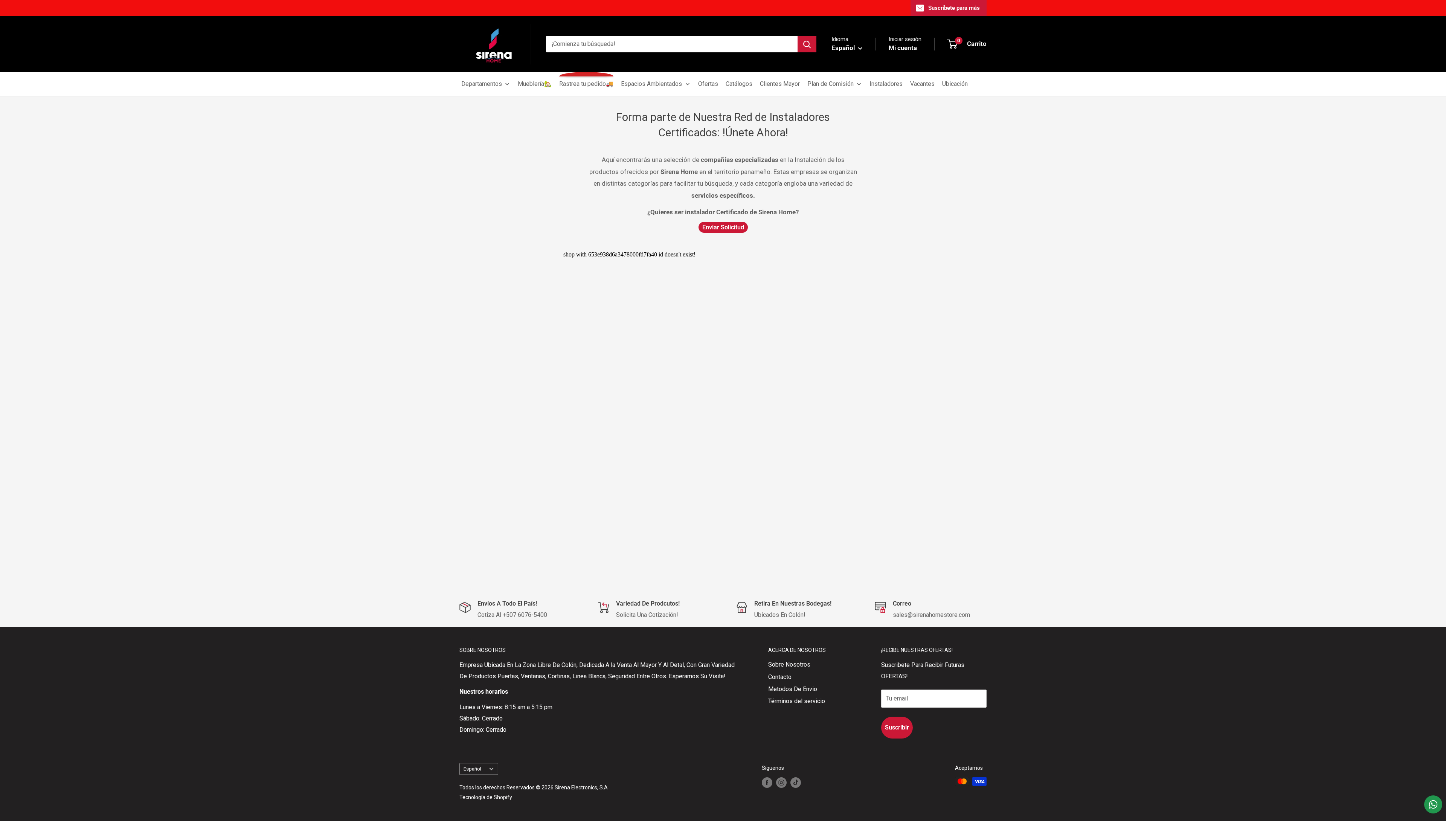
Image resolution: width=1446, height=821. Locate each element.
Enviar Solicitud (723, 227)
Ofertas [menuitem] (708, 83)
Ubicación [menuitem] (955, 83)
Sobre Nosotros (789, 664)
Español (472, 769)
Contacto (780, 677)
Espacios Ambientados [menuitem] (651, 83)
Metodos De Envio (792, 689)
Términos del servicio (796, 701)
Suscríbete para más (954, 8)
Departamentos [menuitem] (481, 83)
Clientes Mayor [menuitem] (780, 83)
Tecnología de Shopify (485, 797)
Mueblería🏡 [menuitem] (535, 83)
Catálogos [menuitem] (739, 83)
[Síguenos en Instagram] (781, 782)
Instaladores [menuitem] (886, 83)
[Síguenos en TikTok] (795, 782)
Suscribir (897, 727)
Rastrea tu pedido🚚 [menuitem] (586, 83)
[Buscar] (807, 44)
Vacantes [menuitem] (922, 83)
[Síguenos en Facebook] (767, 782)
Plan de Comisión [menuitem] (830, 83)
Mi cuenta (903, 48)
